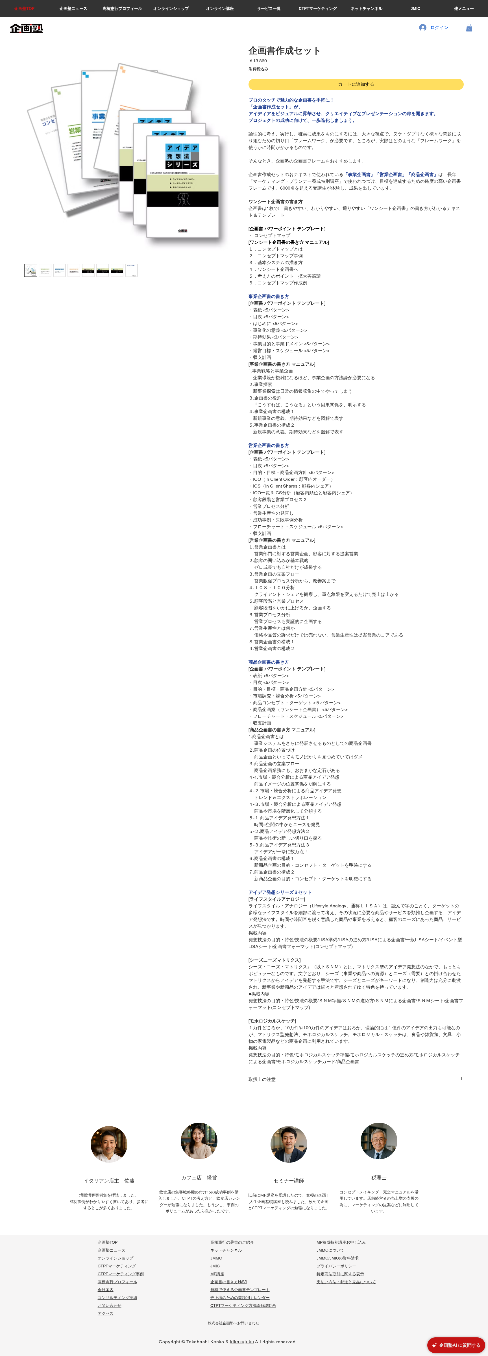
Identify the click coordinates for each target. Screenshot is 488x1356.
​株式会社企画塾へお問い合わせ (233, 1323)
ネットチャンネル (226, 1250)
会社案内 (106, 1289)
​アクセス (106, 1313)
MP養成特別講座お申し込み (341, 1242)
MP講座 (217, 1274)
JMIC (215, 1266)
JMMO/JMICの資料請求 (338, 1258)
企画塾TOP (107, 1242)
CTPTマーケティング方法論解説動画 (243, 1305)
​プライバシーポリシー (336, 1266)
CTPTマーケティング (117, 1266)
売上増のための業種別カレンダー (240, 1297)
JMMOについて (330, 1250)
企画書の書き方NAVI (228, 1282)
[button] (469, 27)
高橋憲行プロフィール (117, 1282)
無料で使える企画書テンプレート (240, 1289)
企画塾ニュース (111, 1250)
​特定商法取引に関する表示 (340, 1274)
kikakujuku (242, 1341)
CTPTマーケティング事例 (121, 1274)
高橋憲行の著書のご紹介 (232, 1242)
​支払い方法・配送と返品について (346, 1282)
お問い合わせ (109, 1305)
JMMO (216, 1258)
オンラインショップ (115, 1258)
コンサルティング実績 (117, 1297)
